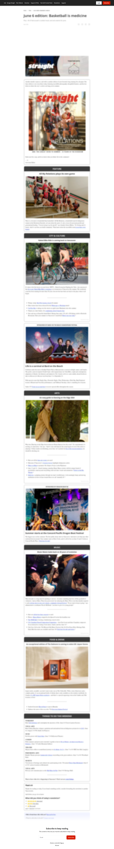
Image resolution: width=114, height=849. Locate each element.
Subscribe (71, 837)
